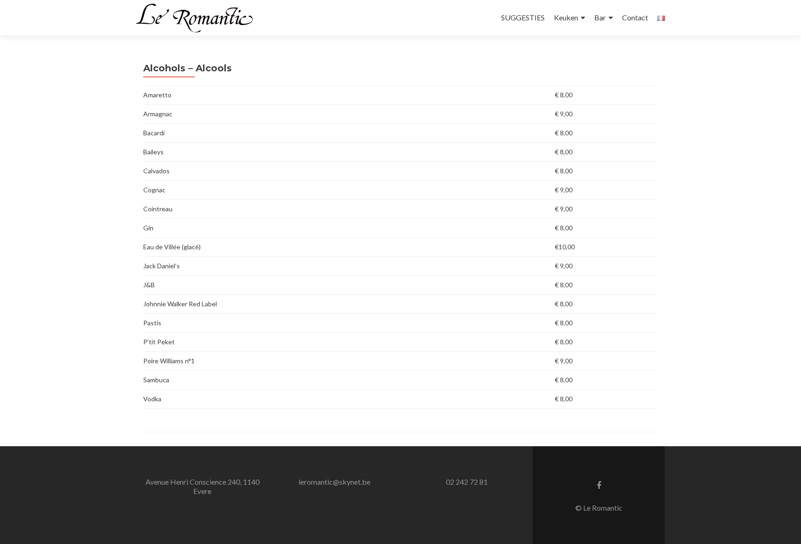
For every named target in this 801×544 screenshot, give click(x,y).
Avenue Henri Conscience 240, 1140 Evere (203, 486)
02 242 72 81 (467, 481)
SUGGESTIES (523, 17)
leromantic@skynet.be (334, 481)
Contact (635, 17)
